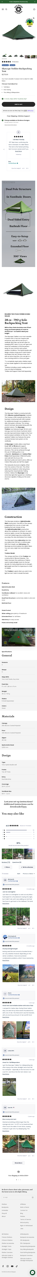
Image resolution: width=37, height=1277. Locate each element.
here (24, 807)
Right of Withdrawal (26, 1225)
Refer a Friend (24, 1207)
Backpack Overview (26, 1255)
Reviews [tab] (6, 862)
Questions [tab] (16, 862)
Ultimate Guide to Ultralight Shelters (7, 1256)
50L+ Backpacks (25, 1243)
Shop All (4, 1213)
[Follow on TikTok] (17, 1266)
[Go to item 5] (27, 57)
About (4, 1216)
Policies (22, 1216)
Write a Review (29, 867)
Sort (18, 874)
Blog (21, 1213)
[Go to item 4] (21, 56)
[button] (18, 62)
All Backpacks (24, 1234)
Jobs (21, 1228)
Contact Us (23, 1210)
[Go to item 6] (33, 57)
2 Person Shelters (7, 1240)
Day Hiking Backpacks (27, 1249)
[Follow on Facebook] (3, 1266)
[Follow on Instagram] (7, 1266)
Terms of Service (25, 1219)
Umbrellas (5, 1210)
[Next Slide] (33, 854)
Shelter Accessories (8, 1243)
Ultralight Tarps (6, 1249)
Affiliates (23, 1204)
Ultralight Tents (6, 1246)
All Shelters (5, 1234)
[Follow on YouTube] (12, 1266)
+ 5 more (25, 1037)
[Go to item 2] (10, 56)
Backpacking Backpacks (27, 1246)
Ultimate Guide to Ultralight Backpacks (26, 1259)
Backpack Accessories (27, 1237)
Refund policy (24, 1222)
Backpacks (5, 1207)
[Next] (33, 149)
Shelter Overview (7, 1252)
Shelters (4, 1204)
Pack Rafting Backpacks (27, 1252)
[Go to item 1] (4, 56)
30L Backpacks (24, 1240)
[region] (18, 854)
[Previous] (4, 149)
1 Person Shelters (7, 1237)
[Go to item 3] (15, 56)
